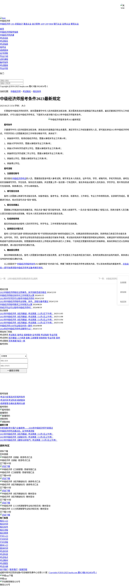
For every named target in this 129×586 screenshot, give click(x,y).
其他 (58, 338)
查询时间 (4, 548)
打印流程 (4, 542)
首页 (2, 29)
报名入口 (4, 521)
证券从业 (66, 24)
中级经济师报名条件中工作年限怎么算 (17, 295)
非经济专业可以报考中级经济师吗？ (16, 307)
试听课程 (4, 59)
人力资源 (21, 338)
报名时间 (4, 524)
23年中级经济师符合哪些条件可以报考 (23, 279)
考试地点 (4, 557)
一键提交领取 (13, 371)
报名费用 (4, 533)
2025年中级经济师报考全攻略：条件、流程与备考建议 (24, 301)
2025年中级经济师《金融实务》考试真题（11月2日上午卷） (26, 437)
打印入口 (4, 536)
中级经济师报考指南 (9, 32)
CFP (46, 24)
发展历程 (23, 569)
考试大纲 (4, 566)
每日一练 (21, 341)
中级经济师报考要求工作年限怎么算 (16, 304)
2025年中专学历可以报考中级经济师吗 (17, 298)
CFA (12, 24)
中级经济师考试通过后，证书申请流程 (17, 431)
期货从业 (75, 24)
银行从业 (58, 24)
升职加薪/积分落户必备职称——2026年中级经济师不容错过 (26, 428)
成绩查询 (4, 50)
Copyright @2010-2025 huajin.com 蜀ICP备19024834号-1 (73, 572)
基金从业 (27, 24)
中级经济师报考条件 (26, 264)
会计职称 (36, 24)
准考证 (3, 47)
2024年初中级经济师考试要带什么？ (16, 329)
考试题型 (4, 563)
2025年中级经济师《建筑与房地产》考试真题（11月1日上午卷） (28, 440)
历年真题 (13, 341)
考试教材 (4, 560)
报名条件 (37, 91)
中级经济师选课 (7, 35)
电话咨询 (123, 302)
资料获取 (123, 292)
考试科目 (4, 554)
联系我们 (14, 569)
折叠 (116, 290)
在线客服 (123, 282)
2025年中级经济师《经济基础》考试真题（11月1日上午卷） (26, 317)
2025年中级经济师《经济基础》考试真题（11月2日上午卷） (26, 320)
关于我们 (4, 569)
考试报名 (4, 41)
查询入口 (4, 545)
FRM (51, 24)
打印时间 (4, 539)
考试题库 (4, 65)
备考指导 (4, 62)
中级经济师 (5, 24)
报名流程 (4, 530)
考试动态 (4, 38)
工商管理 (34, 338)
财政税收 (43, 338)
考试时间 (4, 551)
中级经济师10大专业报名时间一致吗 (16, 326)
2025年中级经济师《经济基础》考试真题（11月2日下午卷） (26, 314)
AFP (42, 24)
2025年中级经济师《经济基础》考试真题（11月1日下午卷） (26, 323)
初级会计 (19, 24)
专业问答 (4, 68)
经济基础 (13, 338)
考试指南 (4, 44)
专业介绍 (4, 56)
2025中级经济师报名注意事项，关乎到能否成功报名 (23, 292)
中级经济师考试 (19, 178)
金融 (28, 338)
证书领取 (4, 53)
